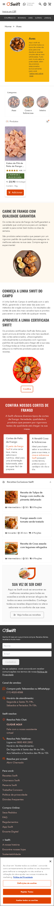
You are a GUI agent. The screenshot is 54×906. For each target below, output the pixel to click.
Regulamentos (10, 822)
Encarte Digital (10, 831)
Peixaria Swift (9, 785)
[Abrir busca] (40, 4)
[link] (9, 11)
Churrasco (9, 18)
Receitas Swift (9, 775)
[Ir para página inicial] (13, 4)
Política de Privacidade (23, 877)
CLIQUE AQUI (14, 724)
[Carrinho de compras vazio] (50, 4)
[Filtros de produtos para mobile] (47, 121)
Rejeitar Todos (27, 892)
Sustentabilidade (11, 854)
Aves (30, 18)
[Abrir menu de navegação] (3, 4)
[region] (27, 881)
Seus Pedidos (9, 812)
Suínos (38, 18)
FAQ (4, 817)
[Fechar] (50, 861)
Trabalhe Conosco (12, 790)
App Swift (7, 826)
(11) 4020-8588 (15, 692)
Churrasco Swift (11, 780)
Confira (27, 389)
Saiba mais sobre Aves (36, 74)
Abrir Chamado (15, 762)
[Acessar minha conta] (45, 4)
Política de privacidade (14, 794)
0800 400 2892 (25, 742)
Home (8, 26)
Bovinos (22, 18)
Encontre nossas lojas (14, 849)
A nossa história (11, 844)
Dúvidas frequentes (13, 799)
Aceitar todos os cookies (27, 900)
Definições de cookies (27, 883)
